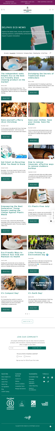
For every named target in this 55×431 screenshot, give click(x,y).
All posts (6, 53)
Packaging (31, 379)
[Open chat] (50, 426)
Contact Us (18, 378)
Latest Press (4, 381)
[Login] (50, 9)
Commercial (19, 53)
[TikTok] (48, 381)
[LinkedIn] (52, 377)
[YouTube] (44, 381)
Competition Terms (19, 386)
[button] (27, 321)
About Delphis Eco (6, 376)
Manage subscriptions (20, 388)
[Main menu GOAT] (2, 9)
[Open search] (4, 9)
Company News (28, 53)
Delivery (17, 381)
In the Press (44, 53)
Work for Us (4, 379)
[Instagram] (48, 377)
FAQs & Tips (4, 384)
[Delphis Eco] (27, 9)
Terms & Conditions (20, 383)
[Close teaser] (51, 221)
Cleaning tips (36, 53)
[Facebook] (44, 377)
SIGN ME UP (36, 348)
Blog (2, 389)
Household (12, 53)
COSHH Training (5, 391)
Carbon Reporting (33, 385)
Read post (6, 98)
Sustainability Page (33, 376)
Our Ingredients (5, 386)
